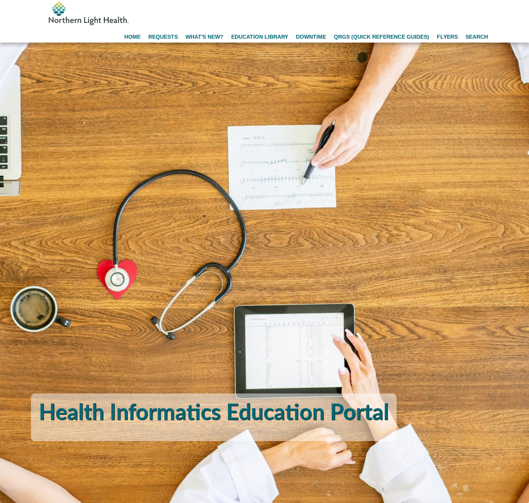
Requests (163, 37)
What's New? (204, 37)
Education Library (259, 37)
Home (132, 37)
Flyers (447, 37)
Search (476, 37)
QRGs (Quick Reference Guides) (381, 37)
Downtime (311, 37)
